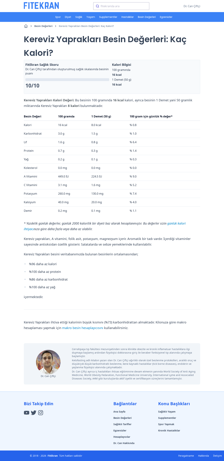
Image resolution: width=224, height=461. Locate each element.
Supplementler (108, 17)
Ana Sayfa (119, 411)
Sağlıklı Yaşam (167, 411)
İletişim (217, 455)
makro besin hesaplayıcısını (82, 328)
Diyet (68, 17)
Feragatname (186, 455)
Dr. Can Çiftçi (192, 6)
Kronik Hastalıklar (169, 430)
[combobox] (121, 6)
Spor (58, 17)
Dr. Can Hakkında (123, 443)
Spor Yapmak (166, 424)
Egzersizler (166, 17)
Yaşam (90, 17)
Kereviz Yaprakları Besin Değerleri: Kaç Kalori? (86, 26)
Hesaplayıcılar (121, 436)
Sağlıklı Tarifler (122, 424)
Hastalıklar (127, 17)
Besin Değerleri (147, 17)
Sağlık (78, 17)
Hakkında (203, 455)
